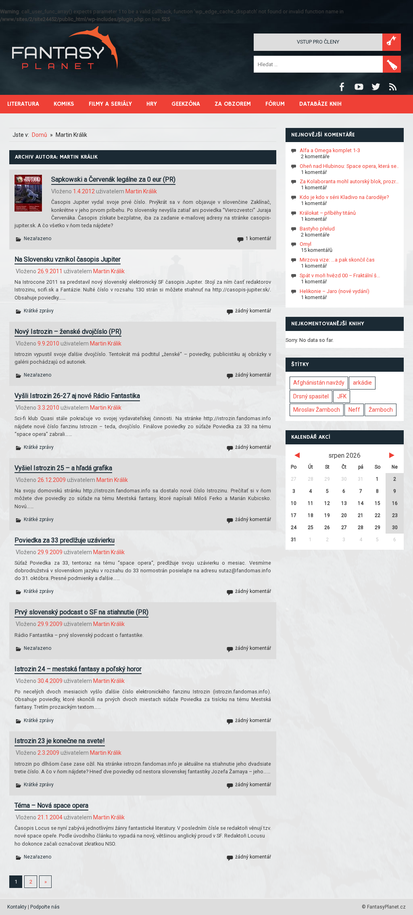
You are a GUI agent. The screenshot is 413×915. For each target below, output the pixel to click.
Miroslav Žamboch (316, 409)
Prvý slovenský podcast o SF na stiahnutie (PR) (81, 612)
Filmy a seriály (110, 104)
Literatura (23, 104)
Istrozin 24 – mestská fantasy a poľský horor (78, 669)
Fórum (275, 104)
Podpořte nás (45, 907)
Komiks (64, 104)
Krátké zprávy (39, 311)
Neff (354, 409)
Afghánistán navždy (318, 382)
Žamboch (381, 409)
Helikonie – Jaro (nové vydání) (334, 291)
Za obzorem (233, 104)
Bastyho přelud (317, 229)
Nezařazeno (37, 238)
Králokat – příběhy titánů (328, 213)
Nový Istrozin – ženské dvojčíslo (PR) (68, 331)
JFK (341, 396)
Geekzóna (185, 104)
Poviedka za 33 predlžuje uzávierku (65, 540)
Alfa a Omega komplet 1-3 (330, 150)
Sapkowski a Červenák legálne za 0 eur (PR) (113, 179)
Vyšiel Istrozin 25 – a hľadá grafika (63, 468)
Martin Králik (141, 191)
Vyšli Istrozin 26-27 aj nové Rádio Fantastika (77, 396)
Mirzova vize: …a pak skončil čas (337, 260)
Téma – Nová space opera (51, 805)
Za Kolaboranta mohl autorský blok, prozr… (349, 181)
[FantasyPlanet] (65, 76)
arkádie (362, 382)
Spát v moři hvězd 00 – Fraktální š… (340, 275)
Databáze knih (320, 104)
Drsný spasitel (311, 396)
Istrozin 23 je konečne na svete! (60, 741)
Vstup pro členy (318, 42)
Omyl (305, 244)
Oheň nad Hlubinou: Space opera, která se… (350, 166)
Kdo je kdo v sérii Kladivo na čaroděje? (344, 197)
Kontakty (17, 907)
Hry (151, 104)
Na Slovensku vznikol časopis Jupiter (68, 259)
